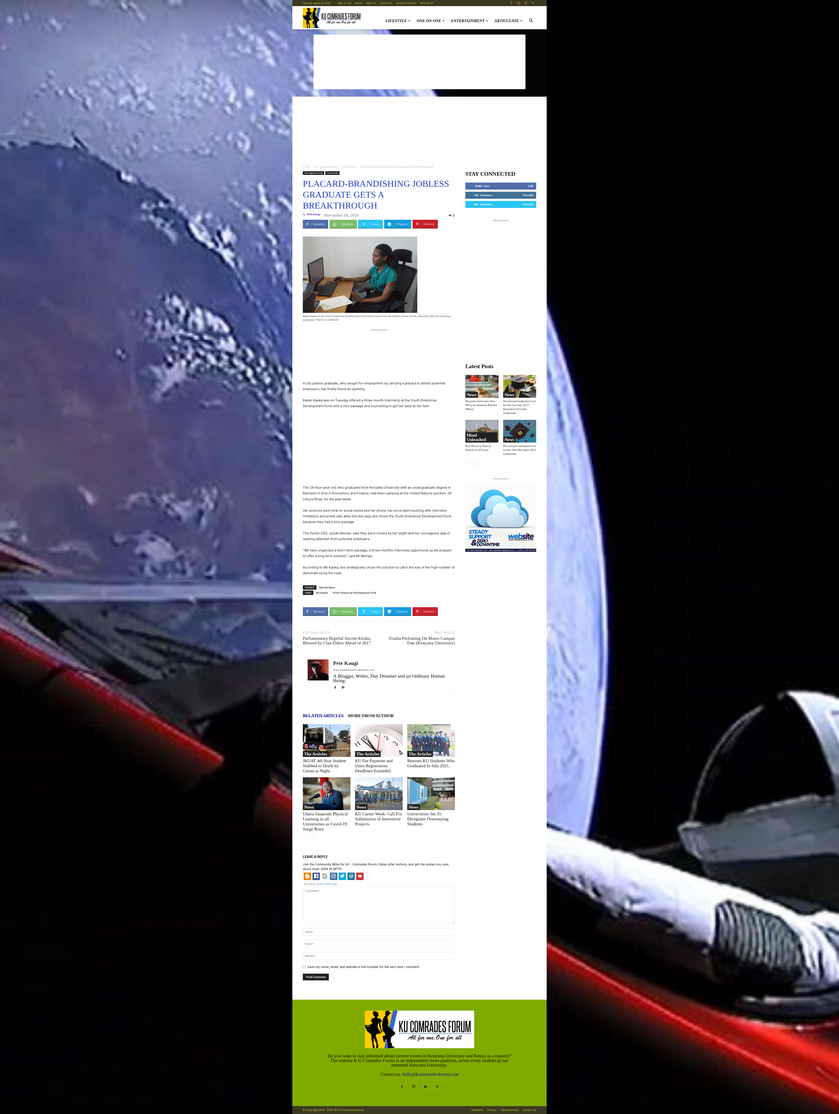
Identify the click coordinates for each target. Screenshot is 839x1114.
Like (530, 186)
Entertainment (468, 21)
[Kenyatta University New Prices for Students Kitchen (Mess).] (482, 386)
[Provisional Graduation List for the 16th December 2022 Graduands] (519, 431)
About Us (371, 3)
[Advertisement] (419, 62)
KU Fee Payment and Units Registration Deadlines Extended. (374, 765)
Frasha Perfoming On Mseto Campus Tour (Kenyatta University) (422, 640)
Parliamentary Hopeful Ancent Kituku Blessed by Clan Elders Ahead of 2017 (337, 640)
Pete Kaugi (314, 214)
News (309, 807)
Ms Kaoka (322, 592)
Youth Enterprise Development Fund (354, 592)
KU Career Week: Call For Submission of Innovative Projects (378, 818)
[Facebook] (511, 3)
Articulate (506, 21)
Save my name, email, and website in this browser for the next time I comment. (363, 967)
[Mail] (525, 3)
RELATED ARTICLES (323, 715)
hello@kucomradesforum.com (430, 1074)
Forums (358, 3)
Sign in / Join (345, 3)
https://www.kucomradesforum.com (353, 669)
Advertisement (509, 1110)
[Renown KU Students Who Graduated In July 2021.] (431, 740)
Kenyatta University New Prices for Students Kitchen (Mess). (481, 405)
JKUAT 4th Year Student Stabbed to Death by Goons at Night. (324, 765)
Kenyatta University (406, 3)
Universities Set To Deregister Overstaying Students (428, 818)
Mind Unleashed (476, 437)
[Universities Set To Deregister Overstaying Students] (431, 793)
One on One (429, 21)
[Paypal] (344, 687)
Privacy (491, 1110)
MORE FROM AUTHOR (370, 715)
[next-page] (312, 838)
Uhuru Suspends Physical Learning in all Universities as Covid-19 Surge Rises (325, 821)
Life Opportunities (326, 167)
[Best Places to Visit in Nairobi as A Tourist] (482, 431)
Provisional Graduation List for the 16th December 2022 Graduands (519, 449)
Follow (528, 195)
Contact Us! (386, 3)
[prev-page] (305, 838)
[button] (531, 21)
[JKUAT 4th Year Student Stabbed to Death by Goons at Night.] (326, 740)
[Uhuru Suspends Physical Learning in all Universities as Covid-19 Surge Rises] (326, 793)
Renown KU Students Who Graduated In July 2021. (431, 763)
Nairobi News (327, 587)
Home (306, 167)
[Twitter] (533, 3)
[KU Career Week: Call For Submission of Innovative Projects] (379, 793)
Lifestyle (396, 21)
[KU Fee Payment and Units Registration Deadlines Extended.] (379, 740)
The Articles (348, 167)
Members (477, 1110)
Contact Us (529, 1110)
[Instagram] (518, 3)
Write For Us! (426, 3)
